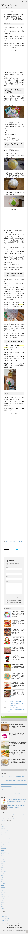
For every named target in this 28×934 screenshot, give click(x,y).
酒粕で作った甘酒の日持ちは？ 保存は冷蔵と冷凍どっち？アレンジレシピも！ (18, 726)
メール (7, 572)
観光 (2, 906)
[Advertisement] (14, 61)
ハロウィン (3, 846)
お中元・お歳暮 (4, 826)
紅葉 (2, 890)
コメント (8, 581)
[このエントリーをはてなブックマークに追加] (17, 549)
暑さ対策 (3, 869)
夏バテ (2, 855)
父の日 (2, 885)
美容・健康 (3, 894)
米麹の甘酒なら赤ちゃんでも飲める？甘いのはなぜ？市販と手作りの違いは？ (18, 744)
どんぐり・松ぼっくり (6, 830)
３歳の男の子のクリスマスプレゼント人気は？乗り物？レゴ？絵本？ (17, 657)
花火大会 (3, 898)
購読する (5, 716)
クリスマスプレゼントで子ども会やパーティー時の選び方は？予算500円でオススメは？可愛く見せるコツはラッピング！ (17, 641)
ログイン (3, 914)
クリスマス (9, 541)
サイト (7, 576)
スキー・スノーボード (6, 842)
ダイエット (3, 844)
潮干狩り (3, 881)
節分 (2, 889)
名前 (7, 567)
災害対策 (3, 883)
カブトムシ (3, 836)
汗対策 (2, 879)
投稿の (4, 916)
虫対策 (2, 902)
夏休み (2, 857)
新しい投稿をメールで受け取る (14, 602)
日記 (2, 865)
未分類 (2, 873)
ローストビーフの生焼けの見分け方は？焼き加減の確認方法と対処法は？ (17, 649)
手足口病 (3, 861)
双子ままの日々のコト (9, 5)
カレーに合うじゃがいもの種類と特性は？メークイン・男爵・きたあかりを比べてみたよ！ (18, 752)
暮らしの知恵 (4, 871)
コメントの (5, 918)
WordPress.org (4, 920)
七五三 (2, 850)
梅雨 (2, 875)
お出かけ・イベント (5, 828)
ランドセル (3, 848)
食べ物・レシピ (4, 908)
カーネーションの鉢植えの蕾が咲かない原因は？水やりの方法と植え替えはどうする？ (16, 801)
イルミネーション (5, 832)
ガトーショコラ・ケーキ (6, 838)
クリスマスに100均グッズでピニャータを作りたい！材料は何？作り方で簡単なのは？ (16, 703)
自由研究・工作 (4, 896)
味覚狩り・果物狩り (5, 853)
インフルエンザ (4, 834)
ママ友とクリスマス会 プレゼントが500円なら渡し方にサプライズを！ (17, 666)
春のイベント (4, 867)
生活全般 (3, 887)
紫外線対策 (3, 892)
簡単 (20, 541)
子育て (2, 859)
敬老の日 (3, 863)
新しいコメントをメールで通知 (14, 600)
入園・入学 (3, 852)
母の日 (2, 877)
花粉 (2, 900)
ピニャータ (15, 541)
